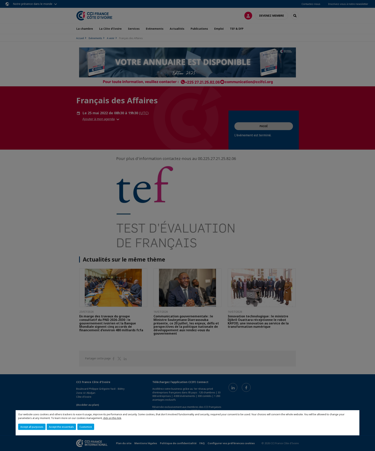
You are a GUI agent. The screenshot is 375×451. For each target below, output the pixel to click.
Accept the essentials (61, 427)
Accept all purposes (31, 427)
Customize (85, 427)
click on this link (112, 418)
